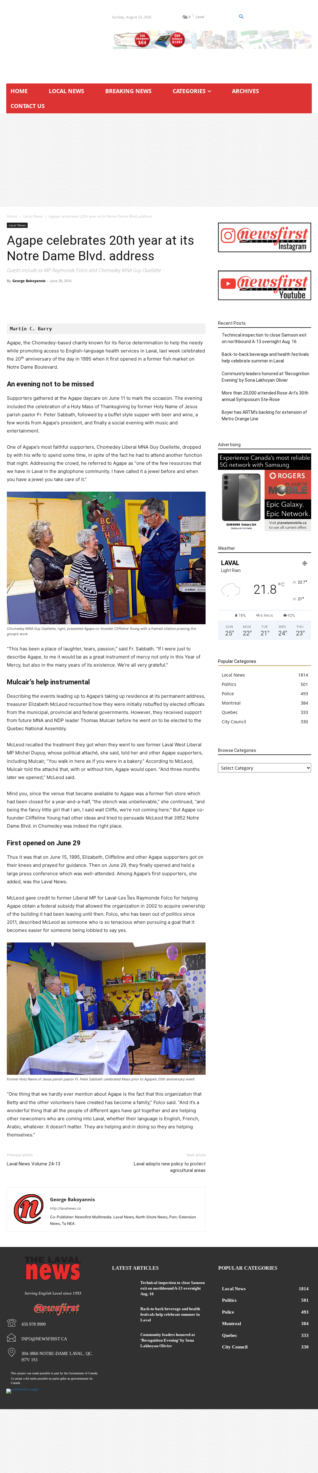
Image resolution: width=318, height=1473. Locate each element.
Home (12, 216)
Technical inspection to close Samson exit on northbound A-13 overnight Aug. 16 (264, 338)
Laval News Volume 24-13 (33, 1164)
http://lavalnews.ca (65, 1208)
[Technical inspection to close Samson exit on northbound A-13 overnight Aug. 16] (123, 1287)
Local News (33, 216)
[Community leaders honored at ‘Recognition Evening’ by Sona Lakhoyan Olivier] (123, 1339)
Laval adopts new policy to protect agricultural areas (170, 1167)
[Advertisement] (159, 160)
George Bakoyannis (28, 280)
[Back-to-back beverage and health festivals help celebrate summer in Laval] (123, 1314)
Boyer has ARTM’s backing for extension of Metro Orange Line (264, 415)
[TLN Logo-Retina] (53, 39)
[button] (241, 17)
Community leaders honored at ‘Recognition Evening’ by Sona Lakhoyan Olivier (265, 377)
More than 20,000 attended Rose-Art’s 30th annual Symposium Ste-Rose (265, 396)
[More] (193, 306)
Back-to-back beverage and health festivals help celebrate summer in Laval (265, 357)
